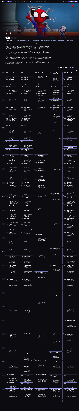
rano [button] (63, 67)
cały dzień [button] (72, 67)
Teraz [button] (61, 67)
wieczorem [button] (67, 67)
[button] (76, 70)
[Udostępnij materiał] (15, 38)
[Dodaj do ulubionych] (12, 38)
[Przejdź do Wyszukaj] (63, 1)
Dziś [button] (58, 67)
